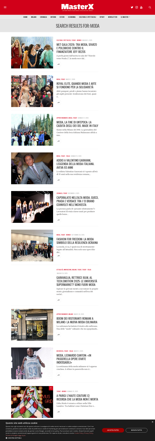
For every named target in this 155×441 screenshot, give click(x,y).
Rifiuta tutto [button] (136, 430)
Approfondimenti (62, 118)
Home (25, 17)
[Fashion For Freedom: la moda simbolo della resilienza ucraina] (32, 245)
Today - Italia (65, 156)
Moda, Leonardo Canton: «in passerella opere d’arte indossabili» (74, 358)
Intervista (60, 351)
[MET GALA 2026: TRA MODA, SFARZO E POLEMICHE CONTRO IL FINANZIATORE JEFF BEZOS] (32, 52)
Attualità (60, 269)
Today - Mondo (76, 40)
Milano (33, 17)
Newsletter (112, 17)
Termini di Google (11, 435)
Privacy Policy (88, 433)
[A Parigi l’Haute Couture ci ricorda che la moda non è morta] (32, 402)
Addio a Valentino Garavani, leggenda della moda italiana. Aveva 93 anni (75, 163)
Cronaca (43, 17)
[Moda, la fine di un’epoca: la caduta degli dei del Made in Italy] (32, 130)
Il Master (124, 17)
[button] (52, 438)
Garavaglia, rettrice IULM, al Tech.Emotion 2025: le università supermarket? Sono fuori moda (77, 281)
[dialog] (77, 430)
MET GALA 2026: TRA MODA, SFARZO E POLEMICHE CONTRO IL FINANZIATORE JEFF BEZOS (77, 48)
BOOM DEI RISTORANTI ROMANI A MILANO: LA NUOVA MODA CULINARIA (77, 320)
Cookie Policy (79, 433)
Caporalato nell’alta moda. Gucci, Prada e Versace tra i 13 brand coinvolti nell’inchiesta (77, 201)
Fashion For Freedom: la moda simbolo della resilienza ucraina (77, 241)
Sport (102, 17)
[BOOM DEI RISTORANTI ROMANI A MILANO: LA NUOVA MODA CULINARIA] (32, 325)
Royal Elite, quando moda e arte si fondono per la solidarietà (76, 85)
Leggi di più (21, 435)
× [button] (152, 422)
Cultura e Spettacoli (87, 17)
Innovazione (67, 269)
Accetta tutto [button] (113, 430)
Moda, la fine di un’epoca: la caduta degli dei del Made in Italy (77, 124)
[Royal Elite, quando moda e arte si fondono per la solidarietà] (32, 91)
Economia (71, 17)
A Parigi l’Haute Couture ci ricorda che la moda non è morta (77, 397)
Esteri (62, 17)
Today (63, 79)
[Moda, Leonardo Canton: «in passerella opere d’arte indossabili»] (32, 363)
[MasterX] (77, 7)
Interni (53, 17)
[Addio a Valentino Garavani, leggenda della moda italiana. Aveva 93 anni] (32, 168)
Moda (58, 79)
